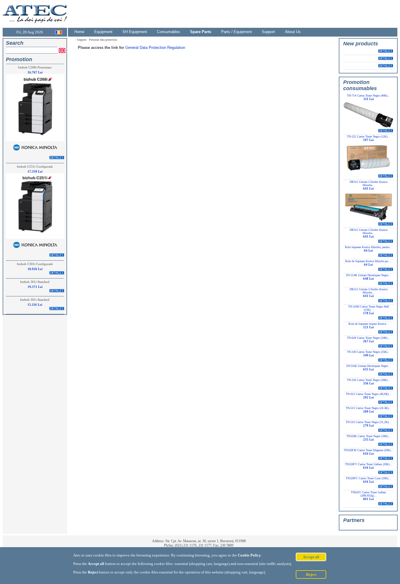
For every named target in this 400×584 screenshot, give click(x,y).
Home (79, 32)
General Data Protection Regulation (155, 47)
